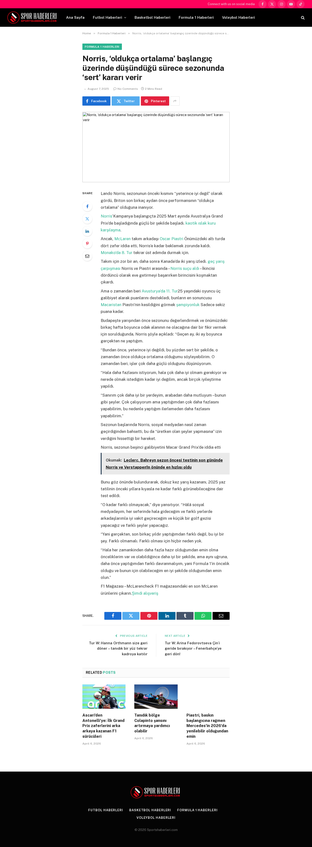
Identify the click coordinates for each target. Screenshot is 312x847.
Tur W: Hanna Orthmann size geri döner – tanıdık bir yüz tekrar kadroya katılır (118, 648)
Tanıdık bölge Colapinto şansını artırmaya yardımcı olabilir (152, 723)
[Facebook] (87, 206)
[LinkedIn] (87, 231)
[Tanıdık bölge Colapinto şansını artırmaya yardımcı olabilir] (155, 696)
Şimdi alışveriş (145, 593)
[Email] (87, 256)
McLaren (122, 238)
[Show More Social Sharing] (175, 101)
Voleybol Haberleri (238, 17)
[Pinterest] (87, 243)
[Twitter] (87, 219)
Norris (106, 216)
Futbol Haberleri (107, 17)
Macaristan (111, 304)
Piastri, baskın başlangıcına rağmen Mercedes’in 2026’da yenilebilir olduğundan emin (207, 726)
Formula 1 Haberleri (196, 17)
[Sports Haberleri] (32, 17)
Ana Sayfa (75, 17)
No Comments (127, 89)
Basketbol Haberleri (152, 17)
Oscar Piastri (171, 238)
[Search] (302, 17)
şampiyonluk (188, 304)
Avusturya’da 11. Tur (160, 291)
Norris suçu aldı (184, 268)
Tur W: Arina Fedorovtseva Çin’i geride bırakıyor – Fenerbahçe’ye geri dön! (193, 648)
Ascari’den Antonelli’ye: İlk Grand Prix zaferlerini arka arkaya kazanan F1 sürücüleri (103, 726)
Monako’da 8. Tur (116, 252)
